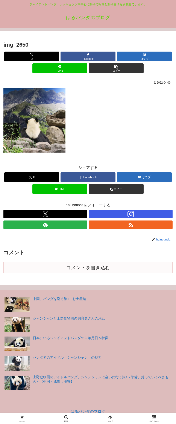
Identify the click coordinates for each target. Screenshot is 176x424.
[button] (116, 68)
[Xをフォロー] (45, 214)
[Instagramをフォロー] (131, 214)
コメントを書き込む (88, 267)
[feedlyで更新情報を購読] (45, 224)
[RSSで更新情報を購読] (131, 224)
